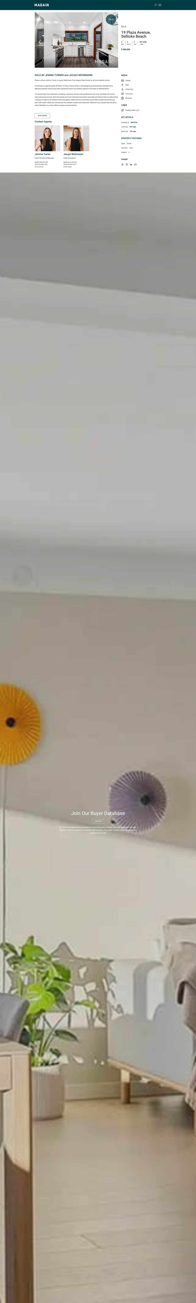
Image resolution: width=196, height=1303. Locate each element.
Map (127, 85)
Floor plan (129, 94)
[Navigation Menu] (159, 5)
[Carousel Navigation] (76, 40)
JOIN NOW (98, 821)
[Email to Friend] (136, 164)
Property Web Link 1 (132, 110)
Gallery (127, 80)
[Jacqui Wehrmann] (76, 138)
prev (38, 40)
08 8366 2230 (41, 164)
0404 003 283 (41, 162)
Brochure (128, 98)
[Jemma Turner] (47, 138)
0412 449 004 (70, 162)
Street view (129, 89)
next (110, 40)
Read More (42, 116)
